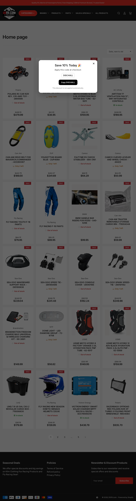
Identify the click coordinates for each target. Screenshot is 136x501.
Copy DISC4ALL (68, 82)
